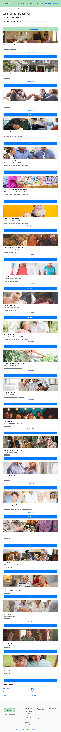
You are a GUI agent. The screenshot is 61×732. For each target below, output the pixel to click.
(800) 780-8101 (34, 29)
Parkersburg (34, 692)
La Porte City (34, 694)
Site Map (23, 730)
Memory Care (32, 3)
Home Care (38, 3)
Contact (17, 730)
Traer (32, 688)
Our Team (39, 716)
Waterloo (5, 695)
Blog (43, 3)
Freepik (50, 710)
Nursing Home (28, 719)
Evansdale (5, 697)
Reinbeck (33, 687)
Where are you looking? (8, 25)
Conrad (4, 687)
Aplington (33, 695)
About (38, 718)
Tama (4, 691)
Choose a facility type (7, 21)
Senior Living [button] (16, 3)
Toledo (32, 689)
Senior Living (10, 8)
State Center (5, 692)
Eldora (32, 691)
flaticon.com (52, 711)
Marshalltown (6, 689)
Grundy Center (6, 688)
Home (5, 8)
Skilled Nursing (28, 722)
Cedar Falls (5, 694)
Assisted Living (24, 3)
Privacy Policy (42, 730)
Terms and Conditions (32, 730)
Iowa (16, 8)
